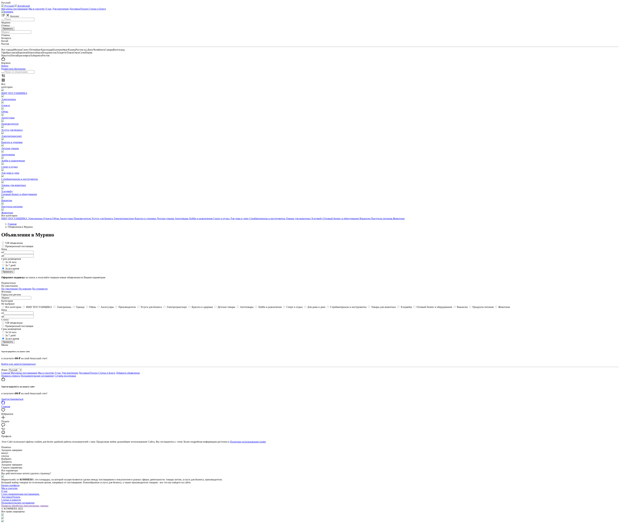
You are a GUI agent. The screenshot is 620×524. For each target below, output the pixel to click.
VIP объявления (14, 243)
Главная (5, 373)
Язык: (4, 369)
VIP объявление (14, 322)
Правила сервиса (10, 375)
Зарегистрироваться (12, 399)
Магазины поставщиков (14, 8)
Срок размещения (11, 329)
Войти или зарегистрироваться (18, 364)
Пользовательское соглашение (37, 375)
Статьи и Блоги (97, 8)
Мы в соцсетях (36, 8)
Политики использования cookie (248, 441)
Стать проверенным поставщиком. (20, 494)
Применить (8, 28)
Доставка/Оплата (79, 8)
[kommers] (7, 11)
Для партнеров (60, 8)
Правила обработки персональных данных (24, 505)
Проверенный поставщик (19, 246)
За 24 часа (10, 262)
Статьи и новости (11, 499)
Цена (4, 310)
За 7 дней (10, 265)
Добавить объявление (128, 373)
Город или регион (11, 294)
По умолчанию (9, 288)
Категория (7, 300)
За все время (12, 268)
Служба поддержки (65, 375)
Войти (4, 65)
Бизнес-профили (10, 485)
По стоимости (40, 288)
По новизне (25, 288)
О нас (48, 8)
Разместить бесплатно (13, 68)
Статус (5, 319)
